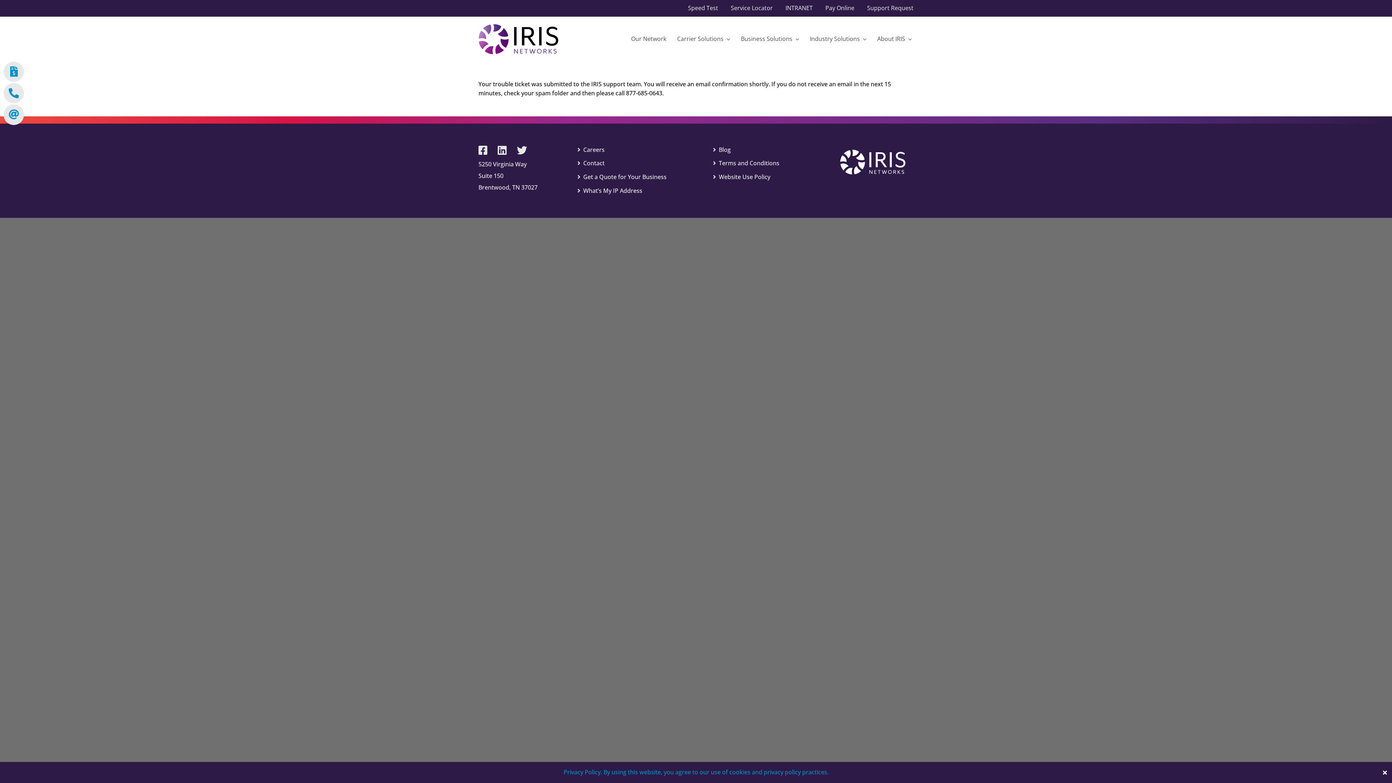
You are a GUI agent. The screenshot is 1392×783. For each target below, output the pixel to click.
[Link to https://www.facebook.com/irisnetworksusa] (483, 150)
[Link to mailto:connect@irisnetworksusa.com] (14, 114)
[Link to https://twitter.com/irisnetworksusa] (522, 150)
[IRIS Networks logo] (518, 27)
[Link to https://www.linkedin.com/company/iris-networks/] (502, 150)
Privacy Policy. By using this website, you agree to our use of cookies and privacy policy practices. (696, 772)
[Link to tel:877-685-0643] (14, 93)
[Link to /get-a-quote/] (14, 72)
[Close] (1385, 772)
